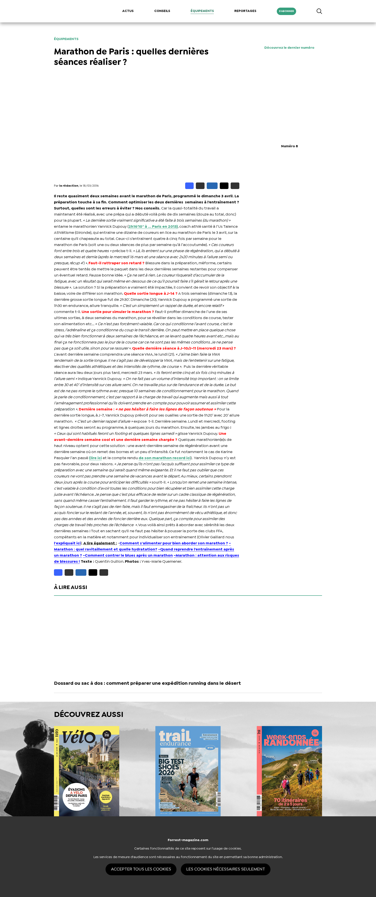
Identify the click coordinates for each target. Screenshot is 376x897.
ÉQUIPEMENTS (202, 11)
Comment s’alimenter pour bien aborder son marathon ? (173, 543)
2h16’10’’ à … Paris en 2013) (153, 226)
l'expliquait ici (67, 543)
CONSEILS (162, 11)
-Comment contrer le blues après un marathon (128, 555)
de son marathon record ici (165, 458)
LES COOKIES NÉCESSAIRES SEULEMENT (225, 869)
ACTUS (128, 11)
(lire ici (95, 458)
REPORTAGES (245, 11)
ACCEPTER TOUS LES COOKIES (141, 869)
